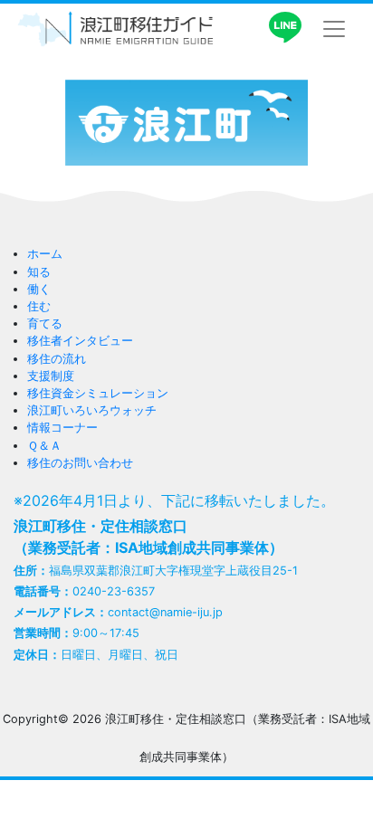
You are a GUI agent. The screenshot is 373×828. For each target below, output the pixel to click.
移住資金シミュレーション (97, 393)
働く (39, 289)
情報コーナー (62, 427)
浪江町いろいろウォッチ (92, 410)
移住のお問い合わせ (80, 463)
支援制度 (50, 376)
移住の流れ (56, 359)
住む (39, 306)
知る (39, 272)
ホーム (44, 254)
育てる (44, 323)
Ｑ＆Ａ (44, 445)
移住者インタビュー (80, 340)
